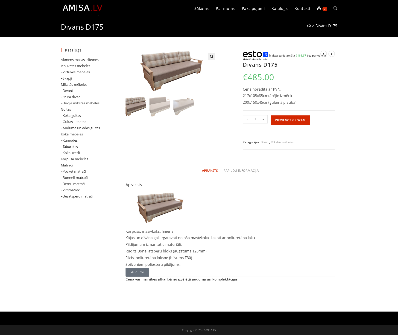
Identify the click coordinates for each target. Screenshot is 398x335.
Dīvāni (265, 142)
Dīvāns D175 (326, 25)
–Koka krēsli (70, 152)
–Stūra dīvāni (71, 96)
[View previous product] (323, 54)
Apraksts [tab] (210, 170)
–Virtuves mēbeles (75, 72)
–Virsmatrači (71, 190)
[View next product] (331, 54)
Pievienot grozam (290, 120)
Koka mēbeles (72, 134)
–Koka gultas (71, 115)
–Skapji (66, 78)
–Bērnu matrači (73, 183)
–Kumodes (69, 140)
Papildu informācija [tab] (241, 170)
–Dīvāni (67, 90)
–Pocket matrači (73, 171)
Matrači (67, 165)
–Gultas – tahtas (73, 121)
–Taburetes (69, 146)
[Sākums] (309, 25)
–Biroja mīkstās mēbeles (80, 103)
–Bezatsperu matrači (77, 196)
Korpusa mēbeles (74, 159)
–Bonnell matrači (74, 177)
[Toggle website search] (335, 8)
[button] (211, 56)
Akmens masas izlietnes (80, 59)
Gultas (66, 109)
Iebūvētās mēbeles (75, 65)
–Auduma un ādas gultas (80, 128)
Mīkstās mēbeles (282, 142)
